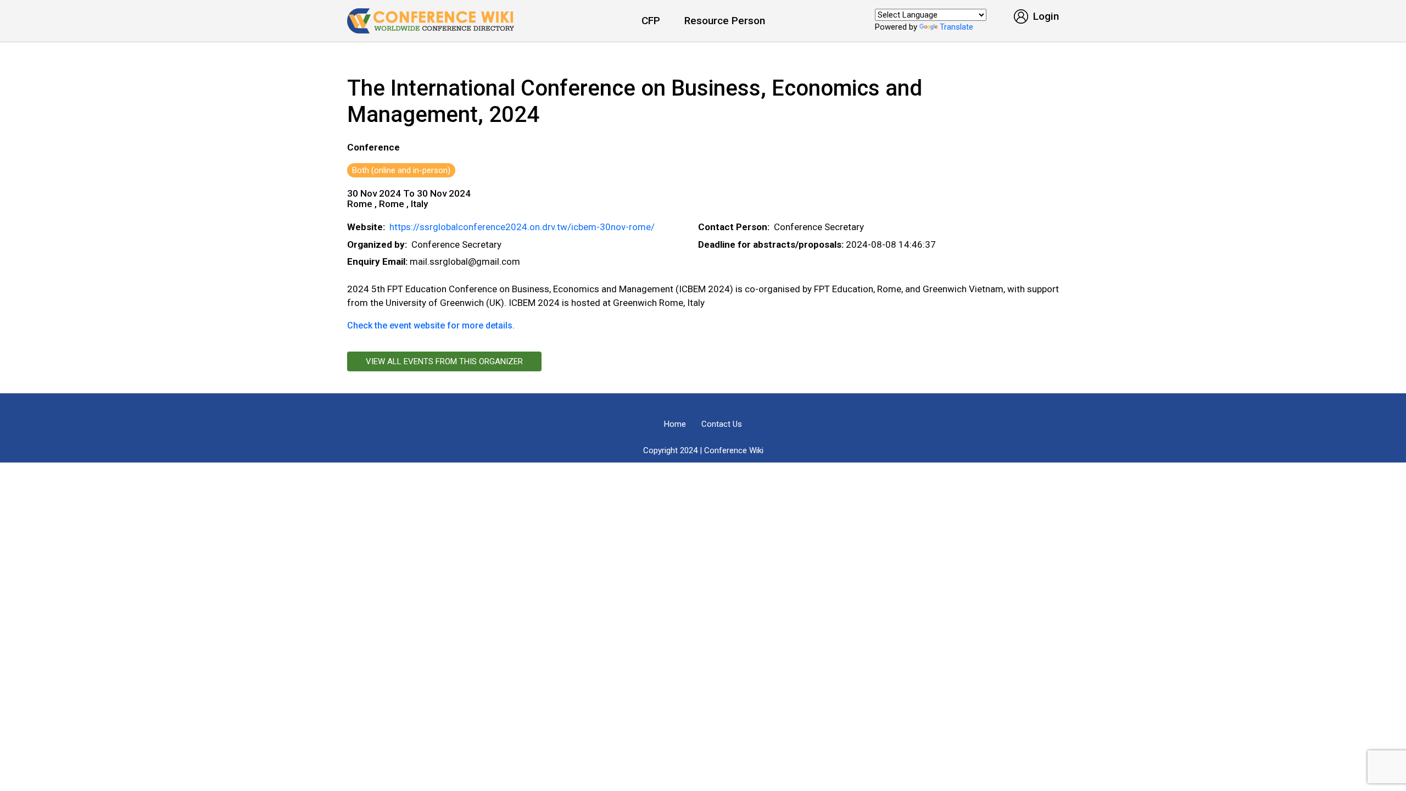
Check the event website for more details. (431, 325)
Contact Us (721, 424)
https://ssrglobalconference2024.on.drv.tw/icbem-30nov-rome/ (522, 226)
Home (675, 424)
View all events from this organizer (444, 361)
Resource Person (724, 20)
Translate (956, 27)
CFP (650, 20)
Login (1044, 16)
